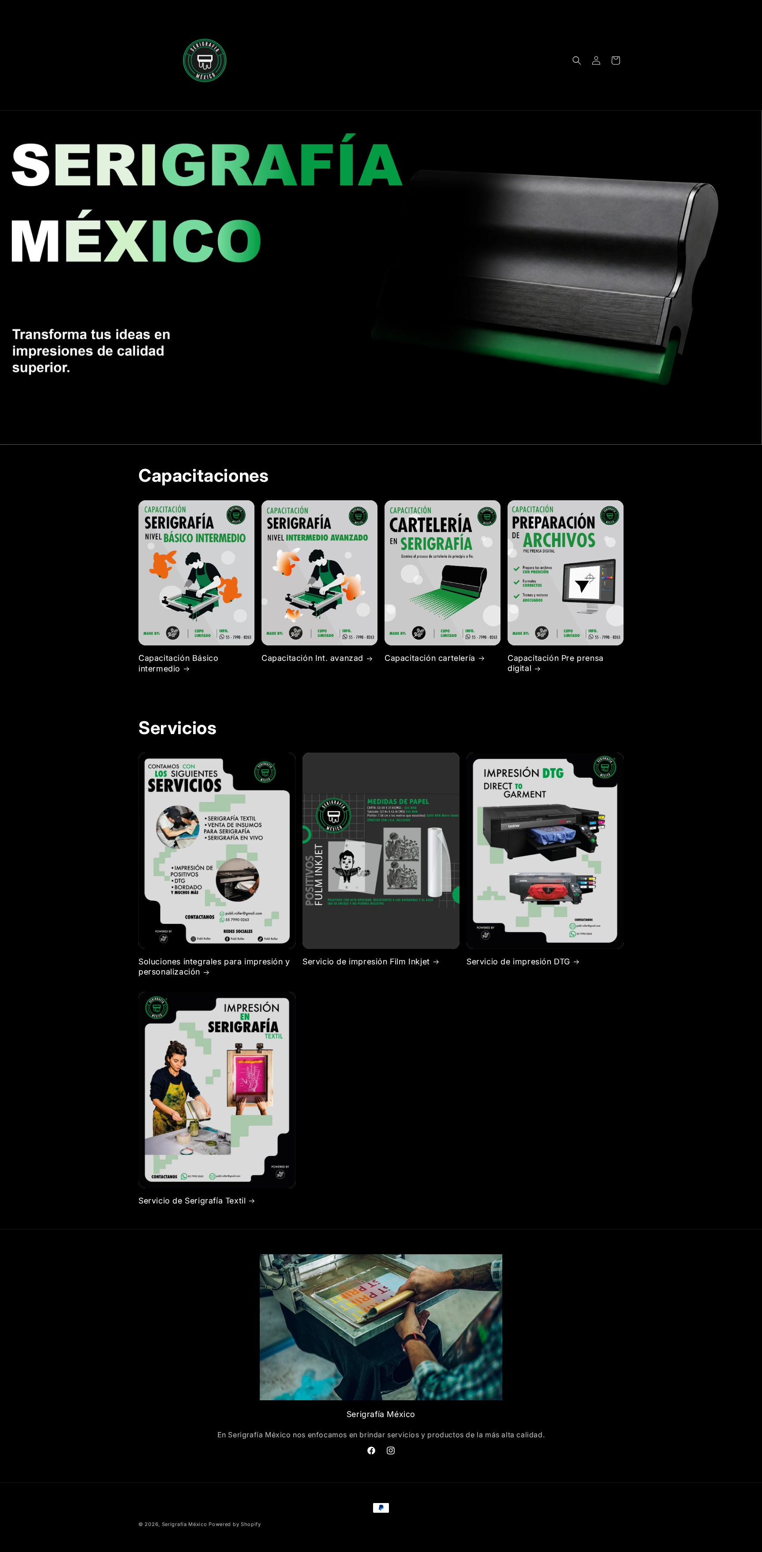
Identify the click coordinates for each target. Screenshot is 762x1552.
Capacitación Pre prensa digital (556, 663)
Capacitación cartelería (430, 658)
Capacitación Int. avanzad (312, 658)
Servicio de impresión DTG (518, 961)
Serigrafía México (184, 1524)
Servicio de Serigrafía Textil (192, 1200)
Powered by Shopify (235, 1524)
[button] (576, 60)
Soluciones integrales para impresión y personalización (214, 966)
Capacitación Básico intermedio (178, 663)
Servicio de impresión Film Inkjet (366, 961)
